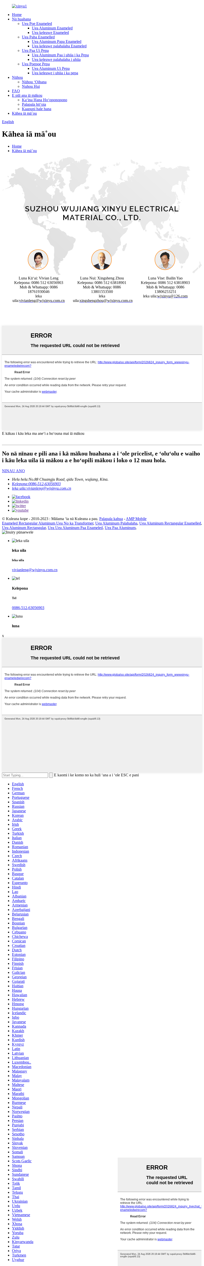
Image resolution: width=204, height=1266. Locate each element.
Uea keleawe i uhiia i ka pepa (55, 73)
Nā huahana (21, 19)
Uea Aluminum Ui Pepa (51, 68)
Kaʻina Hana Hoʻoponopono (44, 100)
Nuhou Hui (31, 86)
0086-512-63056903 (28, 608)
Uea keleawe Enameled (50, 32)
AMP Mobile (136, 519)
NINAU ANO (13, 471)
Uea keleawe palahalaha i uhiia (56, 59)
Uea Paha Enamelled (38, 37)
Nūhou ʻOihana (34, 82)
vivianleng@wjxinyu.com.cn (34, 570)
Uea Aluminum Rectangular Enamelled (170, 523)
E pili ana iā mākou (27, 95)
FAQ (16, 91)
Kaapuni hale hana (36, 109)
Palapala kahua (111, 519)
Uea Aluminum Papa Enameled (56, 41)
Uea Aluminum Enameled (52, 28)
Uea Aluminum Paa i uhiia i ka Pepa (60, 55)
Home (17, 14)
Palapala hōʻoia (34, 104)
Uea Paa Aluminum (120, 528)
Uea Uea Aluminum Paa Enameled (75, 528)
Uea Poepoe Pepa (36, 64)
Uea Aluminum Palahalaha (116, 523)
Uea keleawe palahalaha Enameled (59, 46)
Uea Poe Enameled (37, 23)
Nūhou (17, 77)
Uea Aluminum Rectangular (24, 528)
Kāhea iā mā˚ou (24, 113)
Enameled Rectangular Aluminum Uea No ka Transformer (47, 523)
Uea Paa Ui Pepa (35, 50)
